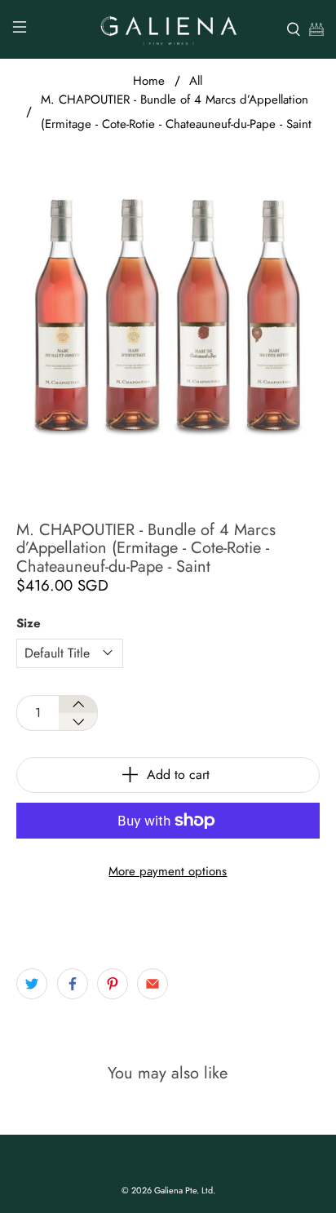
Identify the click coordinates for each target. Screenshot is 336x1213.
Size (28, 623)
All (195, 81)
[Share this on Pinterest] (112, 983)
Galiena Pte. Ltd (183, 1190)
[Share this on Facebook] (72, 983)
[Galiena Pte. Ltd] (168, 29)
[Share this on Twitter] (31, 983)
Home (149, 81)
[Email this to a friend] (152, 983)
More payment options (167, 871)
